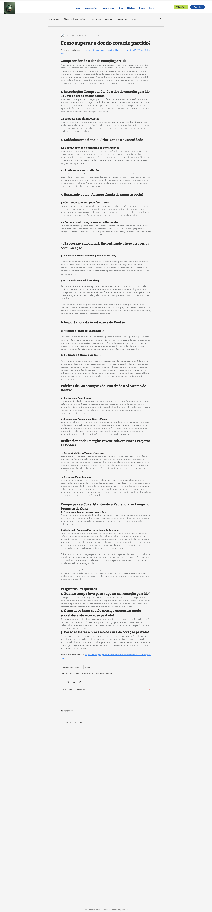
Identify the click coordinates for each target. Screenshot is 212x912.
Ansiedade (122, 19)
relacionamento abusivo (102, 673)
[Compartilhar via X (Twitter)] (68, 682)
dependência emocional (71, 667)
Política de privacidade (120, 909)
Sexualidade (86, 673)
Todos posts (53, 19)
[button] (90, 8)
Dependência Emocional (101, 19)
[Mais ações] (149, 35)
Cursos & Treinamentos (74, 19)
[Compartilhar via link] (80, 682)
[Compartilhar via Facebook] (62, 682)
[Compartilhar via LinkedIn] (74, 682)
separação (89, 667)
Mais (134, 19)
